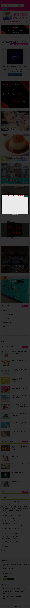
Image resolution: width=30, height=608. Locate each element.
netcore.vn (16, 214)
